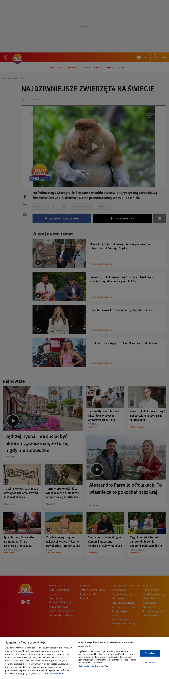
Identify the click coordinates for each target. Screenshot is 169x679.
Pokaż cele (150, 662)
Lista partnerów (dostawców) (93, 666)
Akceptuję (150, 653)
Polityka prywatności (55, 673)
